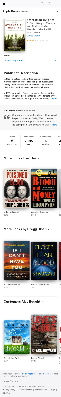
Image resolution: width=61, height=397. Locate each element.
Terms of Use (41, 390)
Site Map (6, 393)
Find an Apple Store (30, 374)
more (54, 98)
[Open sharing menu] (56, 60)
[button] (42, 4)
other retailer (47, 374)
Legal (52, 390)
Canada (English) (10, 381)
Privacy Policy (9, 390)
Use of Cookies (25, 390)
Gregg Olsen (33, 35)
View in (15, 60)
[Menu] (57, 4)
